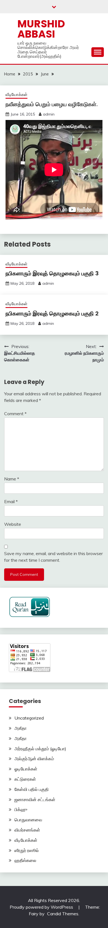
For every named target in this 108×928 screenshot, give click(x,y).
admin (49, 114)
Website (12, 524)
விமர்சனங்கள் (27, 830)
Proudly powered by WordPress (42, 907)
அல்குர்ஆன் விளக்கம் (34, 758)
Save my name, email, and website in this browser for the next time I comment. (53, 557)
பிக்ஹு (20, 809)
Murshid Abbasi (41, 29)
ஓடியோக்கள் (25, 769)
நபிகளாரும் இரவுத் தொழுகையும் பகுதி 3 (52, 273)
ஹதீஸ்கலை (25, 860)
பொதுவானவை (28, 819)
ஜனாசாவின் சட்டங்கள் (34, 799)
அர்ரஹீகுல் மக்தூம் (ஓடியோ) (40, 748)
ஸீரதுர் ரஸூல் (26, 850)
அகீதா (20, 728)
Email (11, 501)
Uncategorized (29, 718)
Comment (15, 413)
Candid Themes (62, 913)
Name (11, 479)
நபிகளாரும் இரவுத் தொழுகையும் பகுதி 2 (52, 313)
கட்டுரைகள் (25, 779)
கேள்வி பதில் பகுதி (31, 789)
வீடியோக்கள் (16, 94)
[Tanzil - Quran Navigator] (29, 615)
